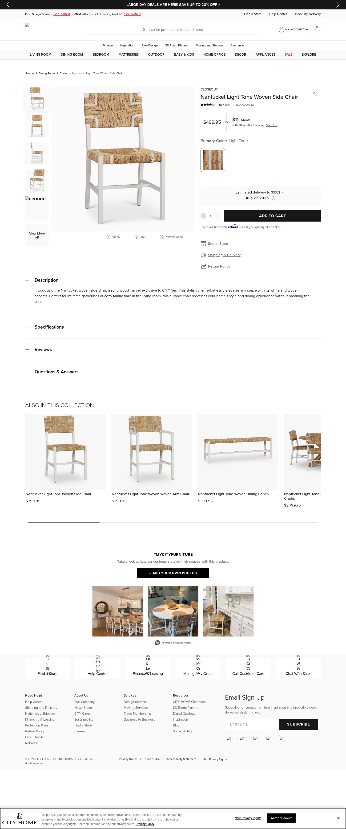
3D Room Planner (176, 45)
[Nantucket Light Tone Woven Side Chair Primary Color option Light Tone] (213, 160)
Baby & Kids (184, 55)
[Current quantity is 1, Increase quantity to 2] (218, 216)
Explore (309, 55)
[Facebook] (242, 739)
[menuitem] (40, 54)
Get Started (61, 14)
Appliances (265, 55)
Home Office (214, 55)
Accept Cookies (281, 818)
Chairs (64, 73)
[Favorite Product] (315, 94)
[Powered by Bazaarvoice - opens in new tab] (173, 643)
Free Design (150, 45)
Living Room (40, 55)
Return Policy (219, 266)
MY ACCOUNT (297, 30)
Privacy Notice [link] (128, 759)
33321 (275, 192)
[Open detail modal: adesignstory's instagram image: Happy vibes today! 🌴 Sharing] (228, 611)
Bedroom (101, 55)
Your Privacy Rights (215, 759)
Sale (288, 55)
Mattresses (129, 55)
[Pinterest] (268, 739)
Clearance (237, 45)
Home (30, 73)
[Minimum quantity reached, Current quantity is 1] (203, 216)
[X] (255, 739)
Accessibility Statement (181, 759)
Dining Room (72, 55)
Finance (107, 45)
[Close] (338, 818)
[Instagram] (229, 739)
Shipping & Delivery (224, 255)
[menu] (173, 54)
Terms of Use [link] (151, 759)
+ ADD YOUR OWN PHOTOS (173, 573)
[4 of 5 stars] (208, 104)
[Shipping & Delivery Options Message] (272, 198)
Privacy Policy (145, 824)
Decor (240, 55)
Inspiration (127, 45)
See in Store (218, 243)
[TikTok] (281, 739)
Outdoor (156, 55)
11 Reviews (223, 104)
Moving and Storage (209, 45)
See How (272, 125)
